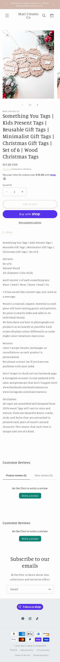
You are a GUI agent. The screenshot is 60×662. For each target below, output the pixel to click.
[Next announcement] (53, 4)
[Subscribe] (49, 589)
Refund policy (27, 650)
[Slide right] (37, 105)
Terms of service (22, 655)
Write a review (30, 495)
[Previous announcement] (6, 4)
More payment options (30, 222)
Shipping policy (40, 655)
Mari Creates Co (28, 646)
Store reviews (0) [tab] (44, 475)
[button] (7, 15)
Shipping (6, 169)
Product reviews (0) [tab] (16, 475)
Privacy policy (43, 650)
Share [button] (9, 232)
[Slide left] (22, 105)
